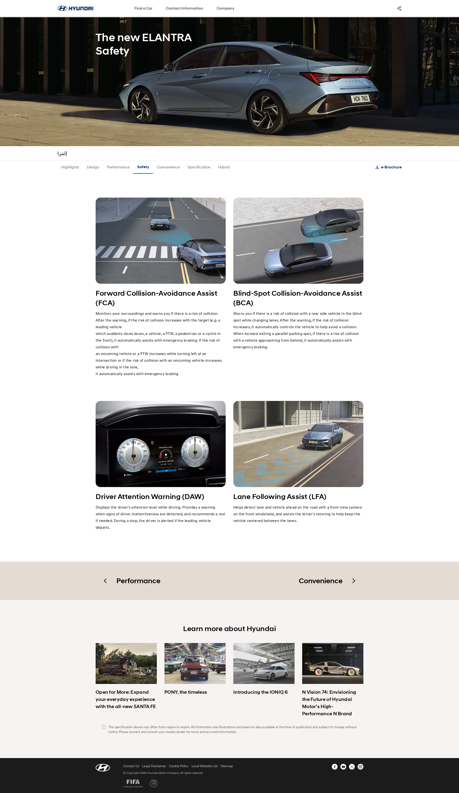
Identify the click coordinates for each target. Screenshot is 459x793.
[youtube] (343, 767)
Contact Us (131, 766)
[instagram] (360, 767)
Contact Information (184, 8)
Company (226, 8)
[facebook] (335, 767)
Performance (118, 167)
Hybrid (224, 167)
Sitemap (227, 766)
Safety (143, 167)
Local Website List (204, 766)
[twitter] (352, 767)
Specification (198, 167)
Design (93, 167)
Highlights (70, 167)
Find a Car (143, 8)
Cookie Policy (179, 766)
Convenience (168, 167)
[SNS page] (399, 8)
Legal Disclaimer (154, 766)
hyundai (75, 8)
